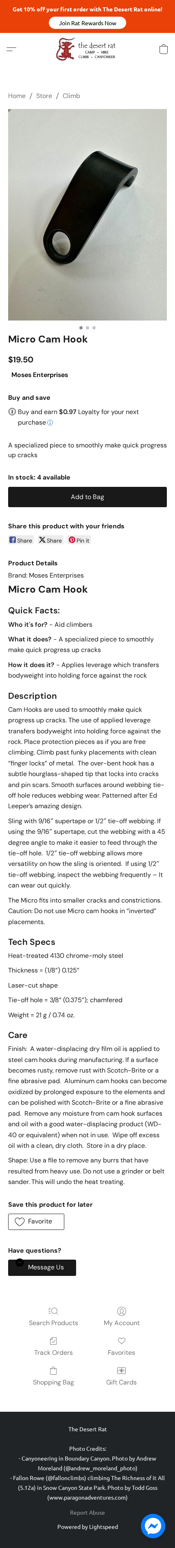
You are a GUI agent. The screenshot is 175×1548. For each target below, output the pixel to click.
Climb (71, 96)
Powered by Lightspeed (87, 1526)
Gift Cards (121, 1382)
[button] (87, 23)
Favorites (121, 1352)
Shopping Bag (53, 1382)
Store (44, 96)
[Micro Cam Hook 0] (87, 215)
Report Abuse (87, 1512)
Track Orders (53, 1352)
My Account (122, 1323)
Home (17, 96)
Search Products (53, 1323)
